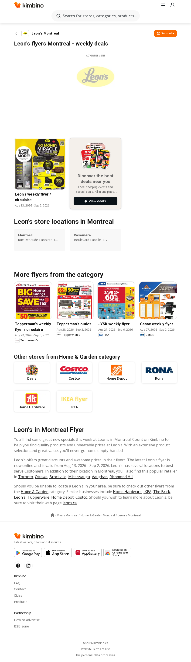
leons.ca (70, 502)
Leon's (20, 497)
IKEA (147, 491)
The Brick (161, 491)
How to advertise (27, 620)
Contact (20, 589)
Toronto (25, 476)
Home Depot (62, 497)
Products (20, 601)
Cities (18, 595)
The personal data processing (95, 655)
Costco (81, 497)
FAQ (17, 583)
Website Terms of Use (95, 649)
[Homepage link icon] (52, 515)
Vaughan (100, 476)
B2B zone (21, 626)
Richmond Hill (121, 476)
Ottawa (41, 476)
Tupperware (38, 497)
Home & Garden (34, 491)
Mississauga (79, 476)
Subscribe (167, 33)
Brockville (57, 476)
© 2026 (95, 643)
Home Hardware (127, 491)
